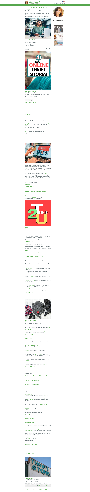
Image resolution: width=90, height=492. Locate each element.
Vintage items (27, 350)
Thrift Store (34, 197)
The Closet (46, 419)
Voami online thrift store (35, 228)
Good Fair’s (26, 168)
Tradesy (26, 388)
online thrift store (33, 276)
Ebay (26, 321)
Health (27, 489)
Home (54, 3)
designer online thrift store (39, 354)
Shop (60, 3)
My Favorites (57, 3)
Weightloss (40, 489)
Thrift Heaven (42, 346)
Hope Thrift (27, 103)
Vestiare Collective (28, 115)
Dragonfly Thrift (33, 239)
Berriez (26, 416)
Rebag (49, 327)
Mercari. (45, 242)
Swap (26, 131)
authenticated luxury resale (44, 404)
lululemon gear (45, 395)
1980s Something (36, 252)
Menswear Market (28, 339)
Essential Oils (33, 489)
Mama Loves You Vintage (29, 430)
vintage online (30, 438)
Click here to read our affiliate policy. (43, 485)
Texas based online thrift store (30, 280)
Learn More (60, 21)
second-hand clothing (30, 399)
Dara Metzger (27, 360)
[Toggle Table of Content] (31, 100)
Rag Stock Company (43, 331)
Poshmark (45, 173)
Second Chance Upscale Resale (29, 268)
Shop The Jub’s (27, 184)
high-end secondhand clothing (32, 377)
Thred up (26, 124)
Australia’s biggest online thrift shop (30, 423)
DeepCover (32, 257)
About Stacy (46, 489)
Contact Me (63, 3)
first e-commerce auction (30, 368)
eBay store (45, 364)
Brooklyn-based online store (30, 285)
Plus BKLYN (27, 408)
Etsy (45, 290)
